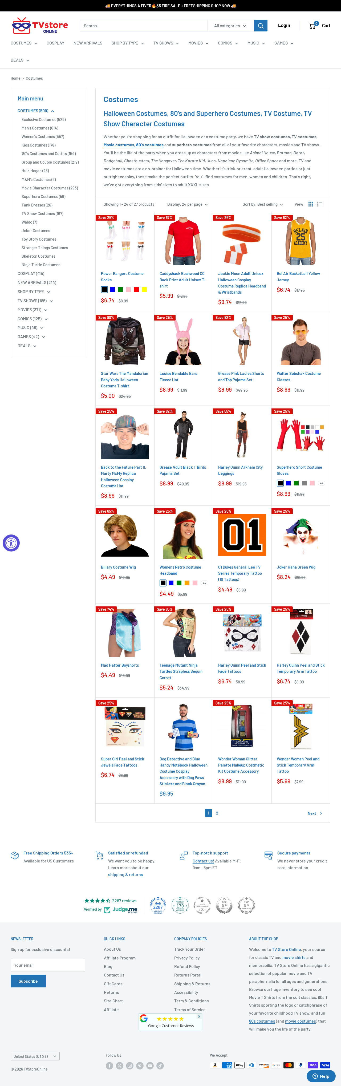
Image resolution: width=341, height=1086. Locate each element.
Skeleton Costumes (38, 256)
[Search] (260, 25)
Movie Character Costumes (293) (50, 187)
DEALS (17, 59)
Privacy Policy (187, 957)
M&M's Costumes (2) (39, 179)
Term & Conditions (191, 1000)
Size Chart (113, 1000)
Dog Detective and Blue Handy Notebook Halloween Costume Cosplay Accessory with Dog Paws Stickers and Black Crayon (184, 771)
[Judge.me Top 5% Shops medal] (224, 905)
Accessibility (186, 992)
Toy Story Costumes (39, 239)
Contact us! (203, 860)
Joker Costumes (36, 230)
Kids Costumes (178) (38, 145)
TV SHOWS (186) (32, 300)
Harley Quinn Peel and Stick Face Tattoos (242, 668)
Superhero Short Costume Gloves (299, 470)
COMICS (225, 42)
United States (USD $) (31, 1056)
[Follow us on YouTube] (150, 1065)
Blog (108, 966)
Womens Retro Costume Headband (180, 570)
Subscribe (28, 980)
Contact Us (114, 974)
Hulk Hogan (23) (35, 170)
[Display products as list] (319, 204)
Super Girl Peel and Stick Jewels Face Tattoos (122, 761)
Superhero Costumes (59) (43, 196)
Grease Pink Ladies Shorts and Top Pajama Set (241, 376)
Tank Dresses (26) (37, 204)
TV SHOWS (163, 42)
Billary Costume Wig (118, 567)
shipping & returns (125, 874)
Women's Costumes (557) (43, 136)
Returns (111, 992)
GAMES (281, 42)
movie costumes (300, 1020)
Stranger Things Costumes (45, 247)
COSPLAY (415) (31, 273)
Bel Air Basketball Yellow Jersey (298, 276)
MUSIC (253, 42)
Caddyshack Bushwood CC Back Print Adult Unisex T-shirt (183, 279)
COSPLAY (55, 42)
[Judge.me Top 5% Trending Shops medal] (246, 905)
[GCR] (144, 1018)
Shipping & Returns (192, 983)
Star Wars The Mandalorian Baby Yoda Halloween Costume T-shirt (124, 379)
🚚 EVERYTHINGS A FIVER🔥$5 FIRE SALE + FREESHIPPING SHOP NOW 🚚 (170, 5)
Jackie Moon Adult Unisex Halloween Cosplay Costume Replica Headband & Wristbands (242, 282)
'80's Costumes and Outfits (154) (49, 153)
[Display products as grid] (310, 204)
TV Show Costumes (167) (42, 213)
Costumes (34, 78)
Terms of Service (190, 1009)
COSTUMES (21, 42)
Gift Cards (113, 983)
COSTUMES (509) (33, 110)
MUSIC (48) (28, 327)
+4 (321, 483)
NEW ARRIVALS (88, 42)
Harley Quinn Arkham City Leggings (240, 470)
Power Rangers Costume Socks (122, 276)
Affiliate (111, 1009)
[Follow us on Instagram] (129, 1065)
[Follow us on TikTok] (160, 1065)
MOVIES (195, 42)
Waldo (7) (29, 222)
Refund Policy (187, 966)
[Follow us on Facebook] (109, 1065)
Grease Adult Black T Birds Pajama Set (183, 470)
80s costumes (262, 1020)
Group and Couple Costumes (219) (50, 162)
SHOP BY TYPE (125, 42)
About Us (112, 948)
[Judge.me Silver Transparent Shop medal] (202, 905)
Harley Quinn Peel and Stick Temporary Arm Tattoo (301, 668)
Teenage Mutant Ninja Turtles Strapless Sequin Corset (181, 671)
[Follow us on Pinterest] (140, 1065)
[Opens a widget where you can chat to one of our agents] (321, 1076)
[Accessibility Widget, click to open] (11, 543)
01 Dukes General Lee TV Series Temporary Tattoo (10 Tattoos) (240, 573)
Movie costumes (119, 144)
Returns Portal (187, 974)
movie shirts (294, 957)
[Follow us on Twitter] (119, 1065)
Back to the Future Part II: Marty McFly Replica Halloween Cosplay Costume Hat (123, 476)
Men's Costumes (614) (40, 127)
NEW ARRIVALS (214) (37, 282)
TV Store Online (286, 949)
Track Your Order (189, 948)
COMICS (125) (30, 318)
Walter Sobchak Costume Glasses (299, 376)
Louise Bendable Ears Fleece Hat (178, 376)
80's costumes (150, 144)
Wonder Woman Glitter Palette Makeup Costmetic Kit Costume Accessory (241, 765)
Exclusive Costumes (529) (44, 119)
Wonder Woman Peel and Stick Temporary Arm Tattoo (298, 765)
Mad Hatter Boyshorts (120, 665)
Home (16, 78)
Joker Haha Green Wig (296, 567)
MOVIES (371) (30, 309)
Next (312, 813)
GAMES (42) (29, 336)
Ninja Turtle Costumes (41, 264)
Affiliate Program (120, 957)
